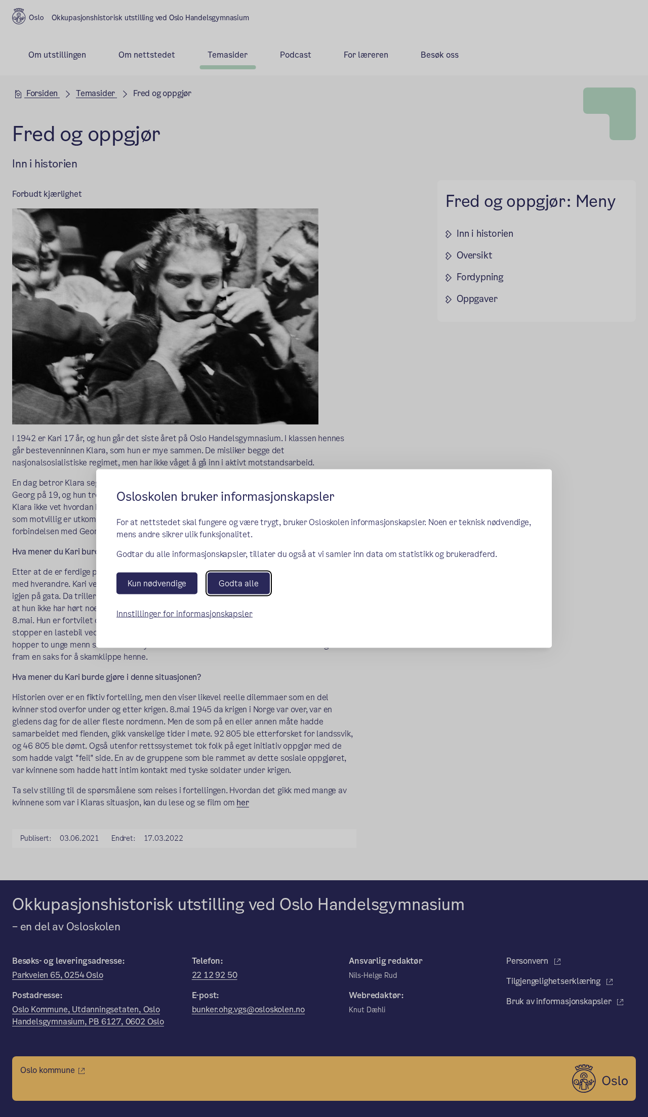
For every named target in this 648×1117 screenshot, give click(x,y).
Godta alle (239, 583)
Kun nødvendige (157, 583)
